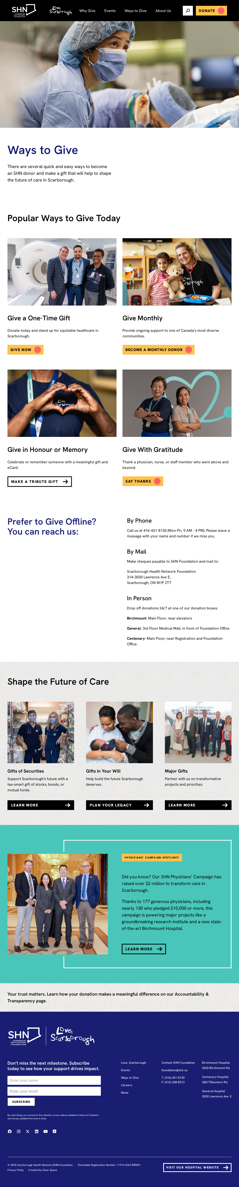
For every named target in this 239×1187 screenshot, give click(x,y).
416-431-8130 (155, 530)
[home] (24, 10)
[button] (87, 10)
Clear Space (49, 1170)
